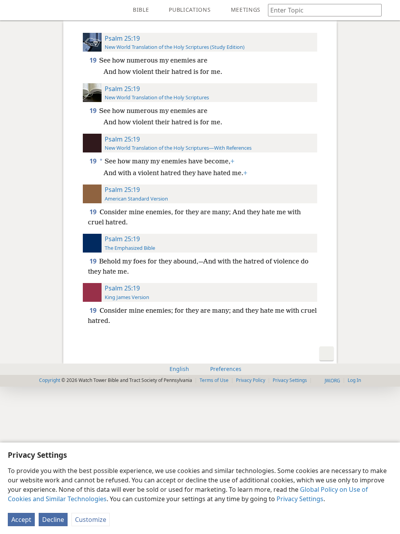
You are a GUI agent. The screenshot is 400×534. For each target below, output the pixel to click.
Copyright (49, 380)
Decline (53, 519)
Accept (21, 519)
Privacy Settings (300, 499)
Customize (90, 519)
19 (93, 60)
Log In (354, 380)
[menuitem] (12, 10)
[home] (12, 10)
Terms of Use (214, 380)
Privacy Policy (250, 380)
